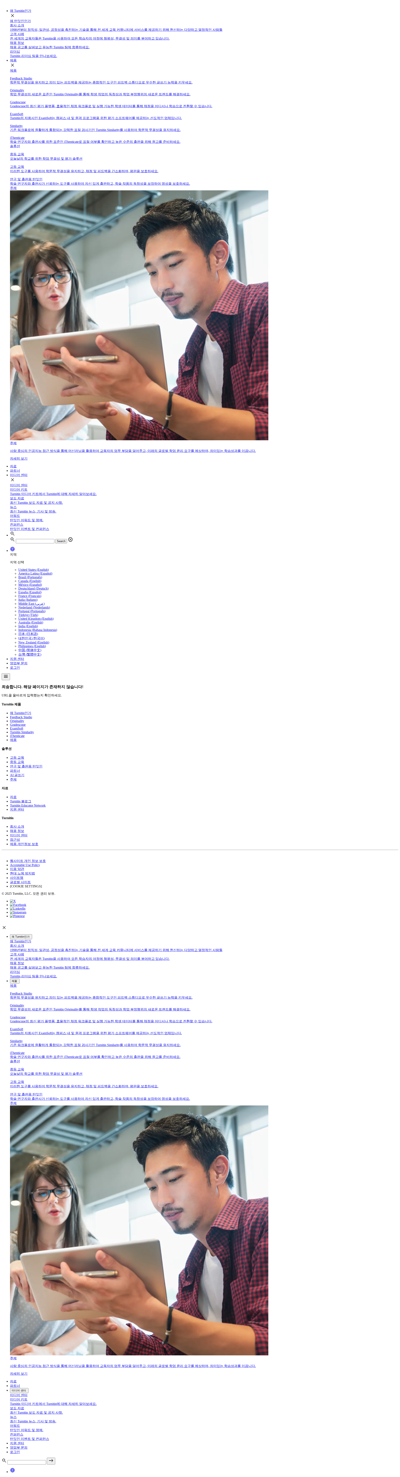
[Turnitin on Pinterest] (17, 916)
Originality (17, 721)
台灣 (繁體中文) (29, 654)
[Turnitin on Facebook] (18, 905)
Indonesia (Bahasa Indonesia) (37, 630)
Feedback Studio (21, 717)
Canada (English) (29, 581)
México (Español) (30, 584)
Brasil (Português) (30, 577)
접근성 (15, 839)
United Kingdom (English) (36, 618)
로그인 (15, 667)
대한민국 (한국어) (31, 638)
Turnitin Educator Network (28, 805)
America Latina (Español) (35, 573)
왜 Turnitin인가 (20, 10)
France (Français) (29, 596)
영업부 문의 (19, 663)
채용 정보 (17, 831)
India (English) (28, 626)
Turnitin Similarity (22, 732)
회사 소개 (17, 826)
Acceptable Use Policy (25, 865)
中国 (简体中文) (29, 650)
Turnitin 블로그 (20, 801)
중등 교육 (17, 762)
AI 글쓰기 (17, 775)
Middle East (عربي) (31, 603)
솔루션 (15, 146)
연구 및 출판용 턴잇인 (26, 766)
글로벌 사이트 (20, 882)
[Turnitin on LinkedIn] (17, 908)
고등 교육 (17, 757)
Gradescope (18, 724)
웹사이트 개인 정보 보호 (28, 861)
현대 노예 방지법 (22, 873)
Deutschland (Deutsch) (33, 588)
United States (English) (33, 569)
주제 (13, 779)
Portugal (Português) (31, 611)
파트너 (15, 470)
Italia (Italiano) (28, 599)
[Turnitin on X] (13, 901)
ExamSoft (16, 728)
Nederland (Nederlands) (34, 607)
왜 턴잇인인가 (20, 21)
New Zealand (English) (33, 642)
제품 (13, 60)
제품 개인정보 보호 (24, 844)
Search (61, 541)
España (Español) (29, 592)
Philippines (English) (32, 646)
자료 (13, 466)
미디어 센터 (19, 475)
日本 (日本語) (28, 634)
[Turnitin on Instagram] (18, 912)
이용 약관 (17, 869)
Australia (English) (30, 622)
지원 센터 (17, 659)
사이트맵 (16, 877)
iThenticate (17, 736)
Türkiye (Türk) (28, 615)
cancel (70, 539)
